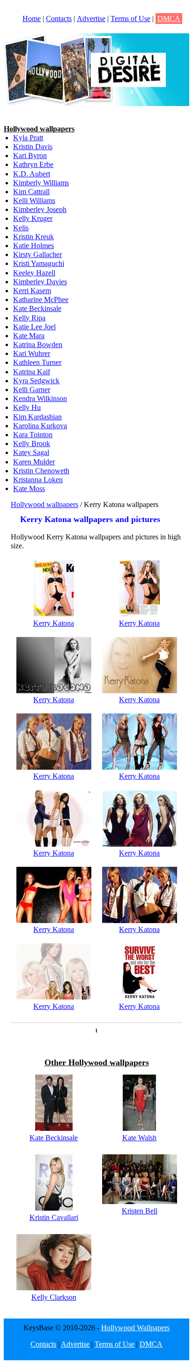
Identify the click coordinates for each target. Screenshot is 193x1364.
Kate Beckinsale (37, 308)
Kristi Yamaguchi (38, 263)
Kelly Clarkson (53, 1297)
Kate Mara (29, 336)
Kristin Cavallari (54, 1217)
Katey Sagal (31, 452)
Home (31, 19)
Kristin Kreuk (33, 237)
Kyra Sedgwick (36, 381)
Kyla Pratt (28, 138)
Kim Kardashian (37, 417)
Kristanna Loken (38, 480)
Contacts (59, 19)
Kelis (21, 228)
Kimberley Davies (40, 282)
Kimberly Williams (41, 183)
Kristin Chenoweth (41, 471)
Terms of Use (130, 19)
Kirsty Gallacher (37, 254)
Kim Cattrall (31, 192)
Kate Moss (29, 489)
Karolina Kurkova (40, 426)
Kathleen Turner (37, 362)
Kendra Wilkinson (40, 398)
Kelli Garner (31, 390)
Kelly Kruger (32, 218)
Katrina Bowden (37, 345)
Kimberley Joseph (40, 209)
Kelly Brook (31, 443)
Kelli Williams (34, 201)
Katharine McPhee (40, 299)
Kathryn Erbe (33, 164)
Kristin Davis (32, 147)
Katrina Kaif (31, 372)
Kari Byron (30, 155)
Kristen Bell (139, 1211)
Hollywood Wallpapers (135, 1328)
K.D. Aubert (31, 174)
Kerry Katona (53, 623)
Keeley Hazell (34, 273)
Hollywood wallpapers (44, 504)
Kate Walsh (139, 1138)
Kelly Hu (27, 407)
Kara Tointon (32, 435)
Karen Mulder (34, 462)
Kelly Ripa (29, 318)
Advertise (91, 19)
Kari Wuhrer (31, 353)
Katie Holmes (33, 246)
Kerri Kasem (32, 291)
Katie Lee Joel (34, 327)
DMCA (168, 19)
